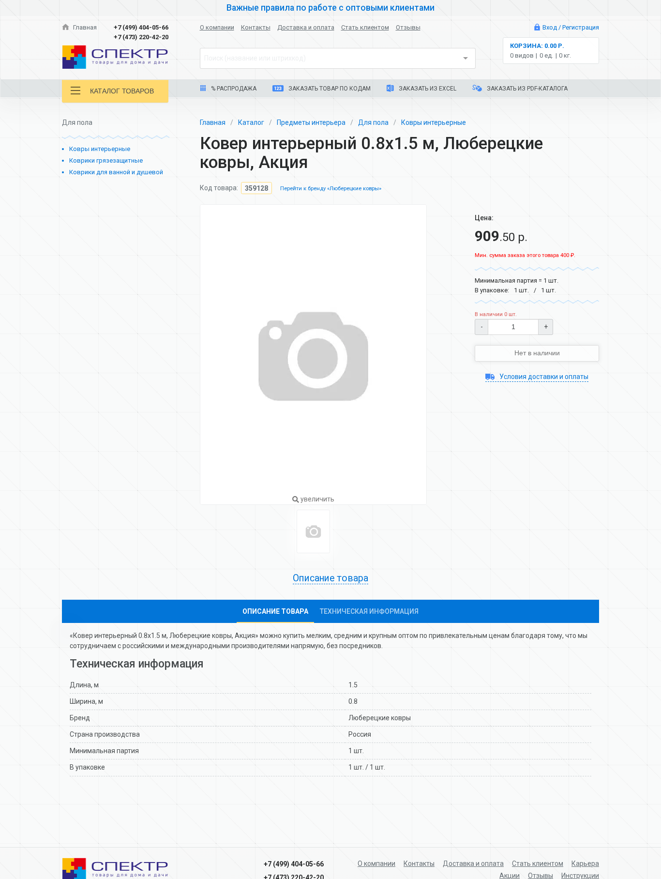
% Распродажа (233, 88)
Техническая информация (369, 611)
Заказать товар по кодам (329, 88)
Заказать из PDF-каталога (526, 88)
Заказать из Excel (426, 88)
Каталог (251, 122)
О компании (217, 27)
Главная (84, 27)
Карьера (585, 863)
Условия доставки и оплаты (543, 376)
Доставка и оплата (305, 27)
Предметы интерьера (311, 122)
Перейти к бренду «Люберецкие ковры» (330, 189)
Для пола (373, 122)
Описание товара (275, 611)
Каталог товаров (122, 91)
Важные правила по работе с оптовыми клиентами (330, 8)
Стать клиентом (365, 27)
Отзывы (408, 27)
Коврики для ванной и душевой (116, 172)
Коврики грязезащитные (106, 160)
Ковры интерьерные (99, 148)
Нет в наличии (537, 353)
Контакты (255, 27)
